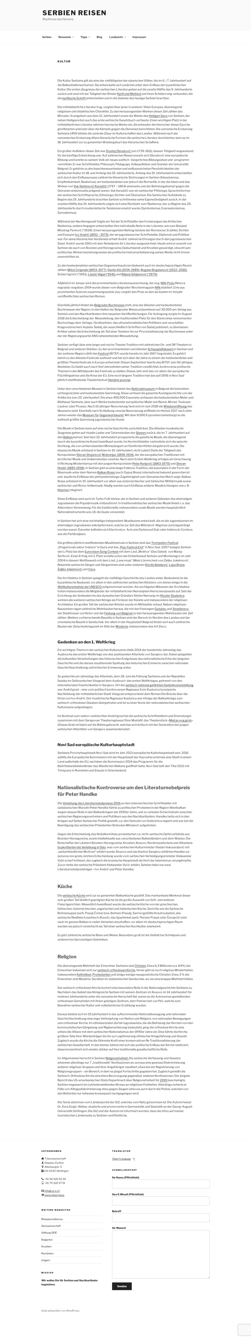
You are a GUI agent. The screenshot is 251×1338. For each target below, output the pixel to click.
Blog (99, 37)
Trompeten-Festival (164, 543)
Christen (140, 966)
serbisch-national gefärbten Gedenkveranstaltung (159, 685)
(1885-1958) (75, 468)
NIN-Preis (168, 283)
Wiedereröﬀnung (175, 406)
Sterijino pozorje (119, 380)
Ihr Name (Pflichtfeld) (125, 1177)
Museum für (91, 415)
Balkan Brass (106, 472)
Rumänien (47, 1253)
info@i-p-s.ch (52, 1190)
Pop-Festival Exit (131, 547)
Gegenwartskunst (111, 415)
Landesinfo (116, 37)
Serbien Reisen (74, 13)
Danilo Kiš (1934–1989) (123, 270)
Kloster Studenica (172, 595)
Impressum (139, 37)
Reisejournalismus (52, 1219)
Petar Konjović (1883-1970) (151, 463)
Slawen (141, 433)
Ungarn (45, 1260)
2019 (164, 1080)
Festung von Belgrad (118, 613)
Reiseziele (64, 37)
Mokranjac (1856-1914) (118, 455)
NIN (158, 287)
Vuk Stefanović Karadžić (90, 186)
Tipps (83, 37)
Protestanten (101, 974)
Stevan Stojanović (88, 455)
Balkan (68, 437)
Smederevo (181, 609)
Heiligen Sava (158, 116)
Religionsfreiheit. (117, 1058)
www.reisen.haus (54, 1195)
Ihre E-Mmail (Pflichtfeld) (128, 1194)
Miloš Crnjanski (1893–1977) (86, 270)
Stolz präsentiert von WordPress (60, 1310)
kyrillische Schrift (74, 98)
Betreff (116, 1211)
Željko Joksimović (70, 569)
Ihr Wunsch (119, 1227)
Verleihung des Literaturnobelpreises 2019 (92, 803)
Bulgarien (47, 1239)
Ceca (91, 569)
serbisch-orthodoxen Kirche (116, 970)
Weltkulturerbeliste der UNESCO (80, 587)
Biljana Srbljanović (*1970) (139, 274)
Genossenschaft (51, 1225)
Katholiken (84, 974)
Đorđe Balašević (156, 565)
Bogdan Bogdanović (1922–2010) (164, 270)
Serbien (46, 37)
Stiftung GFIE (49, 1232)
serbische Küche (74, 895)
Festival (103, 353)
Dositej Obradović (118, 151)
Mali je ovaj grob (180, 720)
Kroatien (46, 1246)
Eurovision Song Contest (102, 551)
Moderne (122, 626)
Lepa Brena (176, 565)
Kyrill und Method (129, 94)
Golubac (161, 609)
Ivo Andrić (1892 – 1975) (91, 234)
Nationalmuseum (143, 388)
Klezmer (63, 490)
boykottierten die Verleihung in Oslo (82, 847)
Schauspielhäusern (161, 349)
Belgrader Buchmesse (109, 305)
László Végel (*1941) (102, 274)
